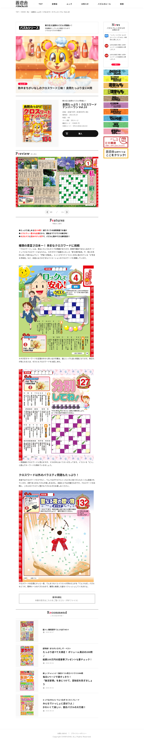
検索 (122, 4)
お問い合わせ (62, 733)
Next (66, 211)
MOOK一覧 (25, 12)
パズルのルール (104, 4)
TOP (41, 4)
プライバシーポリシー (79, 733)
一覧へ (116, 64)
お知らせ (85, 4)
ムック (69, 4)
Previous (47, 211)
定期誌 (54, 4)
